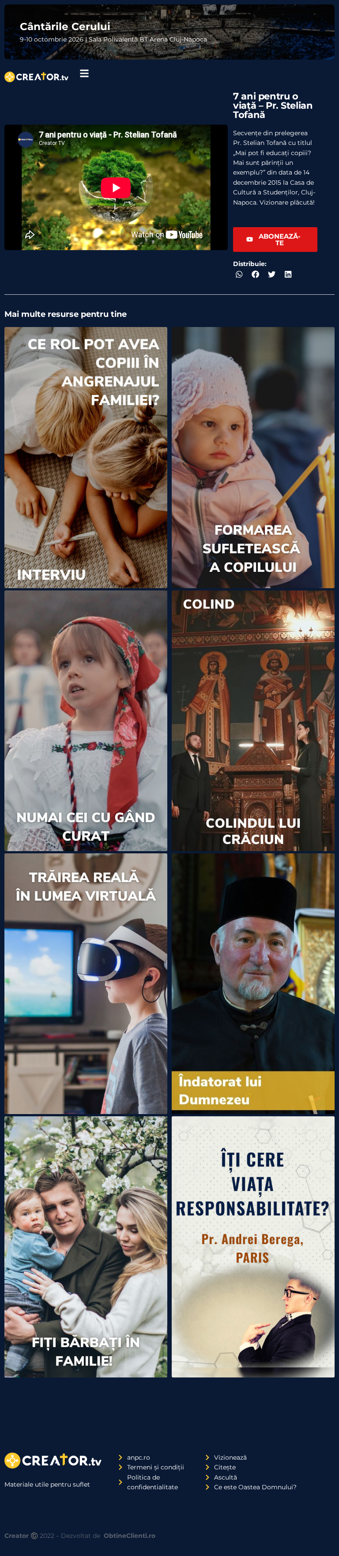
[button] (239, 275)
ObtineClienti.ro (129, 1536)
